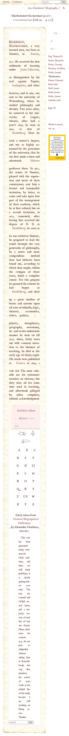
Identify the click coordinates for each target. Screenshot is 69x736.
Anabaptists (18, 85)
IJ (33, 466)
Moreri (23, 418)
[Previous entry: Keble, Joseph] (20, 435)
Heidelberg (18, 133)
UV (25, 497)
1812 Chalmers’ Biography (43, 8)
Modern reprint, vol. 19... (55, 126)
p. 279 (49, 20)
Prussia (34, 54)
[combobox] (51, 2)
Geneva (20, 363)
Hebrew (34, 161)
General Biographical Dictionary (26, 521)
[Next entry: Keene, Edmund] (24, 443)
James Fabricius (29, 69)
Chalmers (17, 1)
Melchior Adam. (26, 410)
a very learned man (22, 20)
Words (6, 1)
